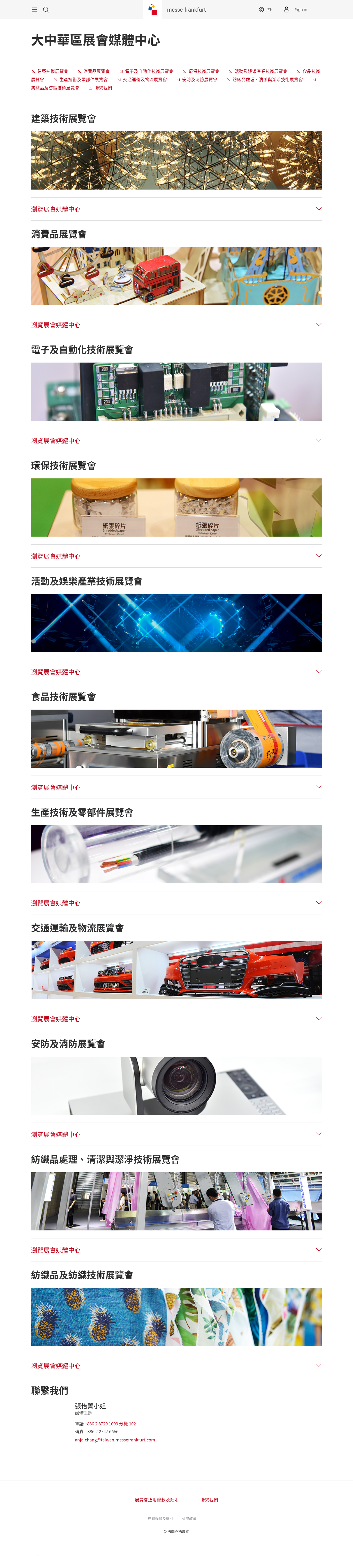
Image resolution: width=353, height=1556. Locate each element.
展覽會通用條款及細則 (157, 1500)
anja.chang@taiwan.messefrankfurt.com (115, 1440)
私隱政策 (189, 1518)
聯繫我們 (103, 88)
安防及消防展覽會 (199, 79)
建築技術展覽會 (52, 71)
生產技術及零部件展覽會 (83, 79)
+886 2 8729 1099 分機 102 (110, 1423)
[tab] (176, 209)
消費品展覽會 (96, 71)
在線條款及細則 (160, 1518)
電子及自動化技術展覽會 (149, 71)
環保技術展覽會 (204, 71)
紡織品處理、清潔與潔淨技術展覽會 (268, 79)
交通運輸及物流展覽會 (145, 79)
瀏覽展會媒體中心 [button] (56, 209)
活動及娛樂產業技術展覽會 (261, 71)
